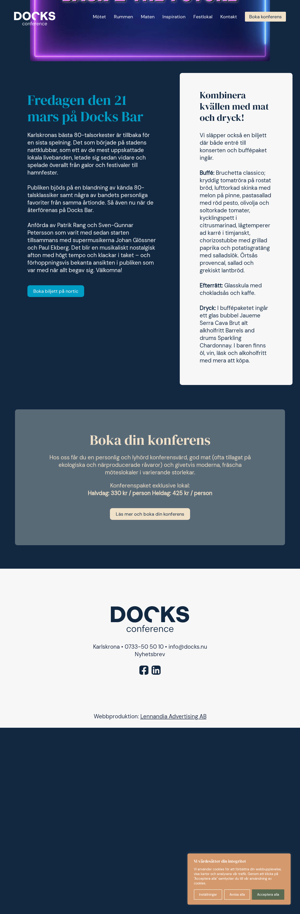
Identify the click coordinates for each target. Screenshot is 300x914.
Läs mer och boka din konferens (150, 514)
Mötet (99, 17)
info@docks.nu (188, 646)
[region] (239, 879)
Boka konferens (265, 17)
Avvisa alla (237, 894)
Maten (147, 17)
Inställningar (208, 894)
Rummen (123, 17)
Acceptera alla (268, 894)
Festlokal (202, 17)
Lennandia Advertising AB (173, 716)
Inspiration (173, 17)
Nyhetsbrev (150, 654)
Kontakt (228, 17)
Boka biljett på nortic (55, 291)
